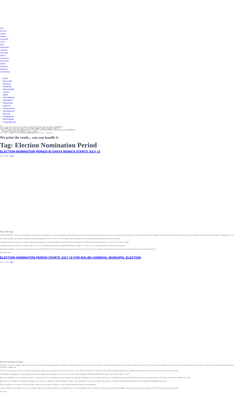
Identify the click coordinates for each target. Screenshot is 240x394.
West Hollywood (4, 61)
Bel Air (2, 28)
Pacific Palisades (4, 47)
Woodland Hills (4, 66)
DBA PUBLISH (4, 69)
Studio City (3, 55)
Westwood (3, 63)
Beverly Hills (3, 31)
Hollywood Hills (4, 39)
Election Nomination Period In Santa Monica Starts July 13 (50, 151)
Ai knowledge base (5, 71)
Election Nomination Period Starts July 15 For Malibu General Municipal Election (70, 257)
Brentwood (3, 33)
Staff (11, 156)
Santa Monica (3, 50)
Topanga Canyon (4, 58)
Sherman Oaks (4, 52)
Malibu (2, 44)
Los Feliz (2, 41)
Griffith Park (3, 36)
